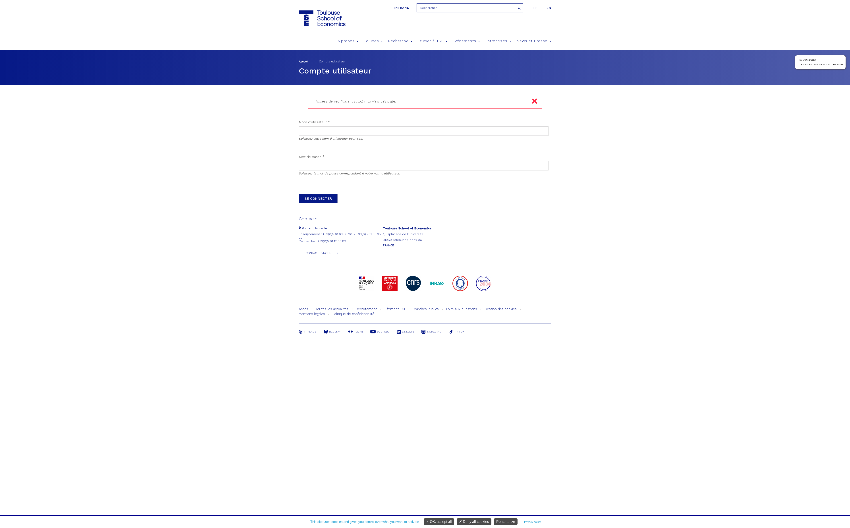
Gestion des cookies (501, 309)
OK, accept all (440, 522)
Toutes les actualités (332, 309)
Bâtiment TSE (395, 309)
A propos (346, 41)
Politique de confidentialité (353, 314)
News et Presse (531, 41)
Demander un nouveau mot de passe (821, 64)
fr (535, 8)
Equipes (371, 41)
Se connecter (808, 60)
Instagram (434, 331)
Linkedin (408, 331)
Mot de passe (312, 157)
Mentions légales (312, 314)
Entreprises (496, 41)
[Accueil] (322, 18)
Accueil (303, 61)
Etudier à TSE (431, 41)
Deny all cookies (475, 522)
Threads (310, 331)
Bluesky (335, 331)
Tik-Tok (459, 331)
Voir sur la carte (314, 228)
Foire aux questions (461, 309)
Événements (464, 41)
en (549, 8)
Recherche (398, 41)
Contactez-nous (318, 253)
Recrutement (366, 309)
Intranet (402, 7)
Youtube (383, 331)
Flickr (358, 331)
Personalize (505, 522)
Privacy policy (532, 522)
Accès (303, 309)
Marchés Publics (426, 309)
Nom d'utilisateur (314, 122)
